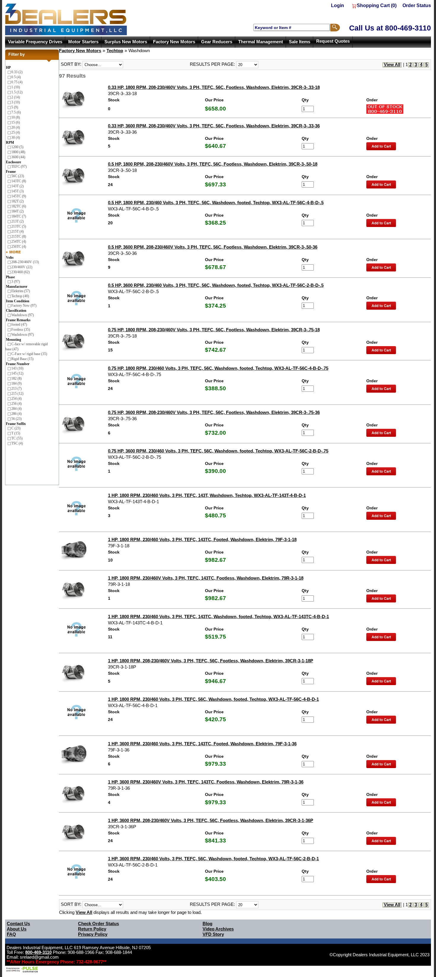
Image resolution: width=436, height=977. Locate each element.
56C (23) (17, 176)
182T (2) (17, 201)
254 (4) (16, 398)
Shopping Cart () (377, 5)
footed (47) (19, 324)
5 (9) (14, 107)
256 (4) (16, 404)
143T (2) (17, 186)
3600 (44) (18, 157)
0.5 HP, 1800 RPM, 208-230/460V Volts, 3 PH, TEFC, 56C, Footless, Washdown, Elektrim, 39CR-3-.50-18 (212, 164)
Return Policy (92, 929)
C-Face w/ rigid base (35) (29, 354)
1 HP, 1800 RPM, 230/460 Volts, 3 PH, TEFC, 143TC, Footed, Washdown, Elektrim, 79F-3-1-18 (202, 539)
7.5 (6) (16, 112)
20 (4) (15, 127)
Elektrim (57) (20, 291)
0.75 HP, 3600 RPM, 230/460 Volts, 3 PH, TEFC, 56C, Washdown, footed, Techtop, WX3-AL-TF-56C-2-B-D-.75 (218, 451)
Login (337, 5)
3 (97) (15, 281)
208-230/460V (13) (25, 262)
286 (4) (16, 414)
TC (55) (17, 438)
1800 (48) (18, 152)
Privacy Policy (92, 934)
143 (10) (17, 368)
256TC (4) (18, 246)
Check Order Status (98, 923)
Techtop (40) (20, 296)
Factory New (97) (23, 305)
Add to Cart (381, 146)
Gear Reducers (216, 41)
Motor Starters (83, 41)
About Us (16, 929)
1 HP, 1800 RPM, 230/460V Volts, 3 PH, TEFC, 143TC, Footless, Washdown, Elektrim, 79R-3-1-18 (205, 578)
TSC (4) (17, 443)
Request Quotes (333, 41)
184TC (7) (18, 216)
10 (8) (15, 117)
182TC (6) (18, 206)
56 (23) (16, 419)
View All (392, 64)
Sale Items (299, 41)
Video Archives (218, 929)
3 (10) (15, 102)
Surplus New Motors (125, 41)
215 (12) (17, 393)
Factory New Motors (174, 41)
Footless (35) (20, 329)
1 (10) (15, 87)
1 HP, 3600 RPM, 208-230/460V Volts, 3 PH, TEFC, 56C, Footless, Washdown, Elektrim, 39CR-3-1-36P (210, 820)
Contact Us (18, 923)
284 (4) (16, 409)
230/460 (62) (20, 272)
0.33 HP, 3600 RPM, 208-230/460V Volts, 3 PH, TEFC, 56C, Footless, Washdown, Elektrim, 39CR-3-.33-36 (214, 126)
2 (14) (15, 97)
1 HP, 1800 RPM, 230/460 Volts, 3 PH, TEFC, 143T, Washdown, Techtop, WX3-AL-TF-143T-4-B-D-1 (207, 495)
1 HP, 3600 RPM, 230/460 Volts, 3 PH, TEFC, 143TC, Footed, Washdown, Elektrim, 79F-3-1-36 (202, 743)
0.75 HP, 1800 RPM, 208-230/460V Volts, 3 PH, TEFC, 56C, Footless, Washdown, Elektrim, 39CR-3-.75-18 (214, 329)
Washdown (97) (22, 315)
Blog (207, 923)
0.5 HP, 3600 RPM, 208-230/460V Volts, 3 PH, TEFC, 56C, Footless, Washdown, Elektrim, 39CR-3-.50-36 (212, 247)
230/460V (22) (21, 267)
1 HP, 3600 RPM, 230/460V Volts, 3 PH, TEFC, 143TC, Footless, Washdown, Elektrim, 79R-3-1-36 (205, 782)
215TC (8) (18, 236)
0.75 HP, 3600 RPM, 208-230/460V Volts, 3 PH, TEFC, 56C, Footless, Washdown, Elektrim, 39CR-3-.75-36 (214, 412)
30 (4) (15, 137)
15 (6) (15, 122)
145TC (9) (18, 196)
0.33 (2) (17, 72)
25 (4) (15, 132)
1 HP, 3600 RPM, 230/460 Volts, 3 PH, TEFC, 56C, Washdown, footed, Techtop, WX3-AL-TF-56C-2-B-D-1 (213, 858)
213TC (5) (18, 226)
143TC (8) (18, 181)
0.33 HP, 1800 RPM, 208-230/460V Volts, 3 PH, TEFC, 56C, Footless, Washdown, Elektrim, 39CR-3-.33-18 (214, 87)
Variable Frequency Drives (35, 41)
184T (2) (17, 211)
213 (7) (16, 388)
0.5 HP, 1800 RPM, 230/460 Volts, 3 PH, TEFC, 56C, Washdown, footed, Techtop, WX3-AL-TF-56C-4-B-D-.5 (216, 202)
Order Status (416, 5)
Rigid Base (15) (22, 359)
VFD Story (213, 934)
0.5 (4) (16, 77)
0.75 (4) (17, 82)
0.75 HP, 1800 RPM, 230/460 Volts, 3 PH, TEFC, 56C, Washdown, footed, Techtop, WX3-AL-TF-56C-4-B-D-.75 (218, 368)
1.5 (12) (17, 92)
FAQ (11, 934)
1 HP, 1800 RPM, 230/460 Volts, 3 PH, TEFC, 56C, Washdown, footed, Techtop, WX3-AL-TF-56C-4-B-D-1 (213, 699)
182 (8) (16, 378)
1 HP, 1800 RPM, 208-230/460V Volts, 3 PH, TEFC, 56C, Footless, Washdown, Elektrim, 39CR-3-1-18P (210, 660)
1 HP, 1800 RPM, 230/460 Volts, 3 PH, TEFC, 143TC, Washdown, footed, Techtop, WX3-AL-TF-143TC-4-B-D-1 (218, 616)
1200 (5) (17, 147)
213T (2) (17, 221)
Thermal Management (260, 41)
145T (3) (17, 191)
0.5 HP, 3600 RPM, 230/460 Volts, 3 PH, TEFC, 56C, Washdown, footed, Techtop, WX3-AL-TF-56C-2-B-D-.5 (216, 285)
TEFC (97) (19, 166)
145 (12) (17, 373)
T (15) (15, 433)
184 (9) (16, 383)
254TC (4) (18, 241)
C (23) (15, 428)
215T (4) (17, 231)
